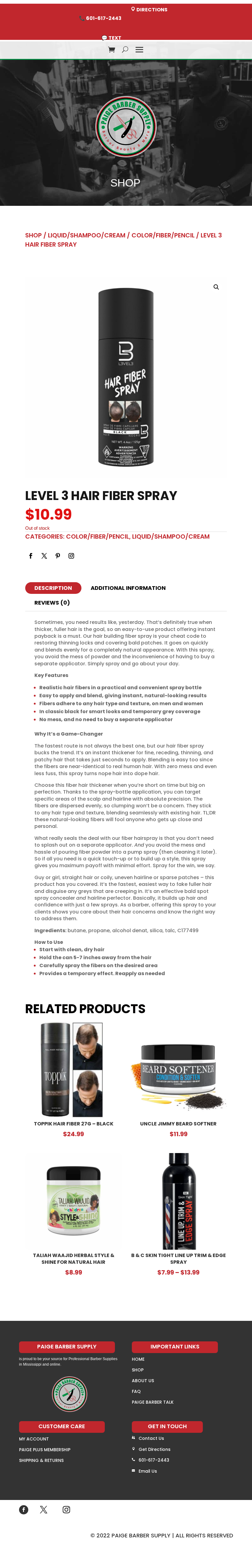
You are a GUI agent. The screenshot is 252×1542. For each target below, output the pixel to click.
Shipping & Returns (41, 1460)
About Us (143, 1381)
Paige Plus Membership (44, 1450)
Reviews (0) (52, 602)
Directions (151, 9)
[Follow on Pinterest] (57, 555)
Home (138, 1359)
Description (53, 588)
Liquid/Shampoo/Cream (86, 235)
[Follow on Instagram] (71, 555)
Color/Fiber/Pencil (163, 235)
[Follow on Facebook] (30, 555)
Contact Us (151, 1438)
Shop (33, 235)
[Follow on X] (44, 555)
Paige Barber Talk (153, 1402)
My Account (34, 1439)
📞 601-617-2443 (100, 18)
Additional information (128, 588)
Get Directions (155, 1449)
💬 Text (111, 37)
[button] (216, 287)
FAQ (136, 1391)
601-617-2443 (154, 1460)
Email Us (148, 1471)
